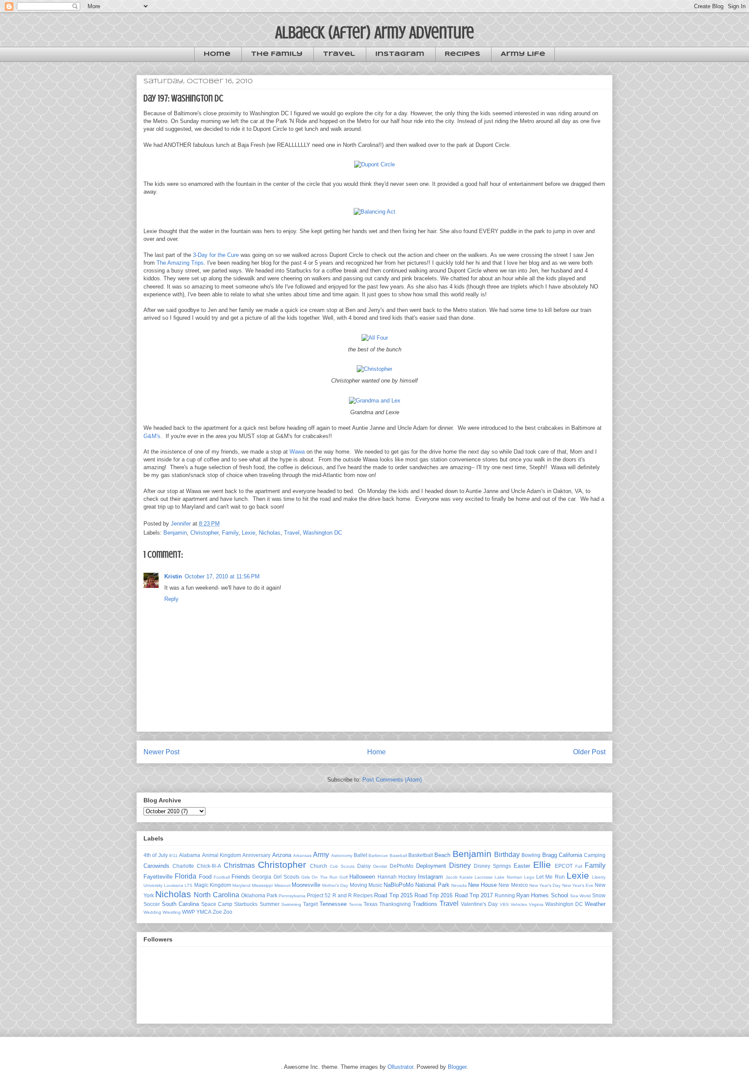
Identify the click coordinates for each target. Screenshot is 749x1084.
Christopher (204, 532)
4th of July (155, 855)
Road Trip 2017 (474, 895)
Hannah (387, 877)
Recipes (462, 54)
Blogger (457, 1067)
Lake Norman (508, 877)
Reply (171, 599)
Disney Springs (492, 866)
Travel (339, 54)
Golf (343, 877)
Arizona (281, 855)
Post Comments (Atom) (392, 779)
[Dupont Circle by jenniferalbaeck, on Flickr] (374, 164)
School (559, 895)
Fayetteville (158, 876)
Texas (371, 904)
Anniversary (256, 855)
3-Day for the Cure (216, 255)
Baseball (398, 855)
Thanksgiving (395, 904)
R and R (342, 895)
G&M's (151, 436)
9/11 (173, 855)
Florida (185, 876)
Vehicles (519, 904)
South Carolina (180, 904)
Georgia (261, 877)
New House (482, 885)
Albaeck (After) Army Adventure (374, 32)
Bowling (531, 855)
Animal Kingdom (221, 855)
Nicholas (269, 532)
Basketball (420, 855)
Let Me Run (550, 877)
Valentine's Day (479, 904)
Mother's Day (335, 885)
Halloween (362, 876)
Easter (522, 866)
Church (318, 866)
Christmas (239, 865)
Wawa (297, 451)
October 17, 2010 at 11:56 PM (222, 576)
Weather (595, 904)
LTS (188, 885)
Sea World (580, 895)
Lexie (248, 532)
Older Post (589, 752)
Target (310, 904)
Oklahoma (253, 895)
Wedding (152, 912)
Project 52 (319, 895)
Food (205, 876)
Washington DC (322, 532)
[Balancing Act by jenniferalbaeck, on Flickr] (374, 211)
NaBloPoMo (399, 885)
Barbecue (378, 855)
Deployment (431, 866)
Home (217, 54)
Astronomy (341, 855)
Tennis (355, 904)
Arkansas (302, 855)
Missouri (282, 885)
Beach (442, 855)
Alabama (189, 855)
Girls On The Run (319, 877)
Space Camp (216, 904)
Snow (599, 895)
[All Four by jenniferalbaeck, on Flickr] (375, 337)
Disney (460, 865)
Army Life (523, 54)
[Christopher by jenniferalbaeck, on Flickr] (374, 369)
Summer (270, 904)
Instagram (399, 54)
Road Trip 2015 (393, 895)
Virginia (536, 904)
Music (375, 885)
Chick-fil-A (209, 866)
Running (505, 895)
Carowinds (156, 866)
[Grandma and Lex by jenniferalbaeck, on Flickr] (374, 400)
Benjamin (175, 532)
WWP (188, 912)
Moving (358, 885)
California (570, 855)
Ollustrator (400, 1067)
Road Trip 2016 (433, 895)
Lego (529, 877)
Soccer (151, 904)
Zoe (217, 912)
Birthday (507, 854)
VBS (504, 904)
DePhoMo (402, 866)
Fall (578, 866)
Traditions (425, 904)
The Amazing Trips (180, 263)
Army (321, 854)
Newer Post (161, 752)
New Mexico (513, 885)
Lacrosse (484, 877)
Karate (466, 877)
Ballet (360, 855)
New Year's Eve (577, 885)
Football (222, 877)
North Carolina (216, 895)
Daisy (364, 866)
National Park (432, 885)
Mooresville (306, 885)
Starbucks (245, 904)
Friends (240, 876)
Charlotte (183, 866)
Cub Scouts (342, 866)
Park (272, 895)
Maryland (241, 885)
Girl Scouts (287, 877)
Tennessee (333, 904)
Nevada (459, 885)
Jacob (452, 877)
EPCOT (564, 866)
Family (230, 532)
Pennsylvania (292, 895)
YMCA (204, 912)
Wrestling (172, 912)
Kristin (173, 576)
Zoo (227, 912)
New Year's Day (544, 885)
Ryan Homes (532, 895)
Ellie (542, 865)
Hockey (407, 877)
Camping (595, 855)
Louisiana (173, 885)
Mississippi (262, 885)
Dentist (380, 866)
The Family (277, 54)
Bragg (549, 855)
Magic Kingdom (212, 885)
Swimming (291, 904)
